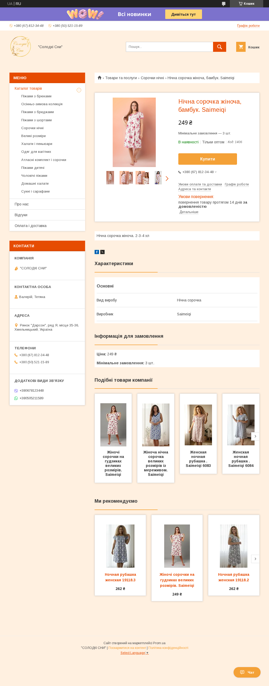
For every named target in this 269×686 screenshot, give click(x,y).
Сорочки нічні (152, 78)
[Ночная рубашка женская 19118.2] (233, 541)
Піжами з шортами (36, 120)
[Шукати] (219, 47)
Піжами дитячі (32, 168)
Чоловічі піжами (34, 176)
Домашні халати (35, 183)
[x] (102, 253)
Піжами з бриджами (37, 112)
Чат (251, 672)
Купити (207, 159)
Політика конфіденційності (168, 648)
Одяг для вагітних (36, 152)
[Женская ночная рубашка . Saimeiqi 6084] (241, 420)
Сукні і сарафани (35, 191)
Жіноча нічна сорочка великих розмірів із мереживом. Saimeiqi (156, 463)
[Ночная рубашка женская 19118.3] (120, 541)
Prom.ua (159, 643)
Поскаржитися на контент (127, 648)
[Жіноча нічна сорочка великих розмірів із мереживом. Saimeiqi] (155, 420)
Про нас (22, 204)
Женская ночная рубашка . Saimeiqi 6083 (198, 459)
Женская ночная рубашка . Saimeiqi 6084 (241, 459)
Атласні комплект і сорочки (43, 160)
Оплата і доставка (30, 226)
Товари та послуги (121, 78)
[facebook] (97, 253)
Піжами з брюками (36, 96)
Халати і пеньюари (36, 144)
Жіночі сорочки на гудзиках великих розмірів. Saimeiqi (114, 463)
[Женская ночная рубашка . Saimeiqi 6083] (198, 420)
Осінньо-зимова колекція (42, 104)
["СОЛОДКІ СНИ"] (20, 56)
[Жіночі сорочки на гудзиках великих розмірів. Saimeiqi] (113, 420)
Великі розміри (33, 136)
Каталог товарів (28, 88)
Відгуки (21, 215)
